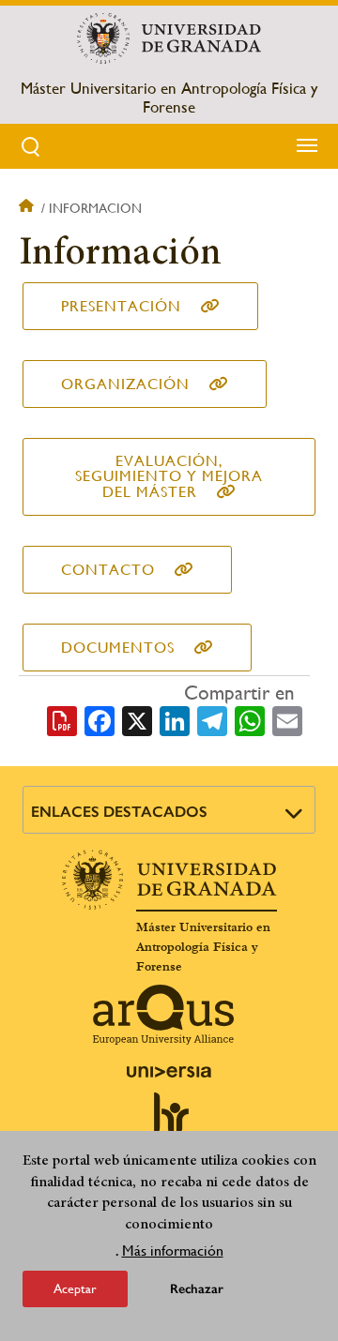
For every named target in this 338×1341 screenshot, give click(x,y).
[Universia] (169, 1071)
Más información (172, 1250)
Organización (125, 384)
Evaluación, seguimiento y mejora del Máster (169, 476)
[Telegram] (212, 719)
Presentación (121, 306)
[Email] (287, 719)
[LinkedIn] (175, 719)
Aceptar (75, 1288)
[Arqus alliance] (163, 1015)
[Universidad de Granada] (168, 38)
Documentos (118, 647)
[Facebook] (99, 719)
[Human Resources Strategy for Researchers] (169, 1121)
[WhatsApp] (250, 719)
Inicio (28, 208)
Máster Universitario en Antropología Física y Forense (169, 97)
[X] (137, 719)
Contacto (108, 570)
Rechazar (196, 1289)
